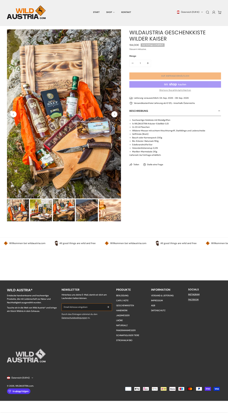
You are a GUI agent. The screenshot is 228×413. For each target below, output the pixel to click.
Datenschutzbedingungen (74, 317)
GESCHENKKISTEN (125, 305)
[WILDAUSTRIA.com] (26, 12)
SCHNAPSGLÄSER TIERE (127, 335)
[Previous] (14, 114)
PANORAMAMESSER (126, 330)
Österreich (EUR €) (190, 12)
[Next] (114, 114)
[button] (110, 12)
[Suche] (207, 12)
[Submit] (108, 307)
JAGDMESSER (123, 315)
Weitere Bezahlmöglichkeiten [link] (175, 90)
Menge (132, 56)
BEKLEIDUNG (122, 295)
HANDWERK (121, 310)
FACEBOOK (193, 299)
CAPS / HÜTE (122, 300)
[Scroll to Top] (223, 397)
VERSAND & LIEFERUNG (162, 295)
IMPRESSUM (157, 300)
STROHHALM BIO (124, 340)
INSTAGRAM (194, 294)
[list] (64, 113)
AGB (153, 305)
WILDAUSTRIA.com (24, 386)
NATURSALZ (121, 325)
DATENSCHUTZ (158, 310)
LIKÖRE (119, 320)
